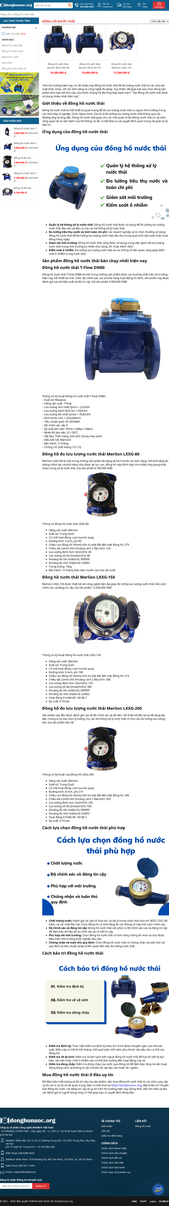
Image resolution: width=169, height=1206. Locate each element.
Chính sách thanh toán (114, 1148)
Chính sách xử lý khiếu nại (115, 1172)
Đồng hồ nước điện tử (14, 68)
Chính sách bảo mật (112, 1162)
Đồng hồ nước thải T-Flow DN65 (25, 173)
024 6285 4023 (26, 1153)
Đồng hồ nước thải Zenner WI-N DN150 (58, 65)
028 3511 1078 (26, 1165)
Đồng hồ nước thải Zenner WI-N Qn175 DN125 (90, 65)
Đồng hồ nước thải (24, 14)
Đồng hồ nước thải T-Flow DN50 (25, 129)
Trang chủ (5, 14)
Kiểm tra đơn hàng (111, 1135)
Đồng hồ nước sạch (12, 51)
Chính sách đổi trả (111, 1157)
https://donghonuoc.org (126, 1085)
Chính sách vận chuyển (114, 1153)
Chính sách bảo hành (113, 1167)
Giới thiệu (106, 1126)
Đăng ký (41, 1186)
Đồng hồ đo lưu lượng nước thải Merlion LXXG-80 (23, 188)
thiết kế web (36, 1201)
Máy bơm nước (10, 56)
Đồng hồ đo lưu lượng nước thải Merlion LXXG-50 (23, 158)
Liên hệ (105, 1130)
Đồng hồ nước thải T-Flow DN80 (25, 143)
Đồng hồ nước (143, 1126)
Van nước (7, 62)
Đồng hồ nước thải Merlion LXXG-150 (121, 65)
